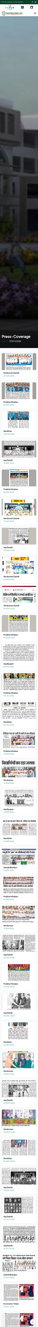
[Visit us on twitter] (22, 2)
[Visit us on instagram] (25, 2)
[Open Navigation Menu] (35, 13)
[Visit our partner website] (9, 7)
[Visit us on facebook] (19, 2)
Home (4, 341)
